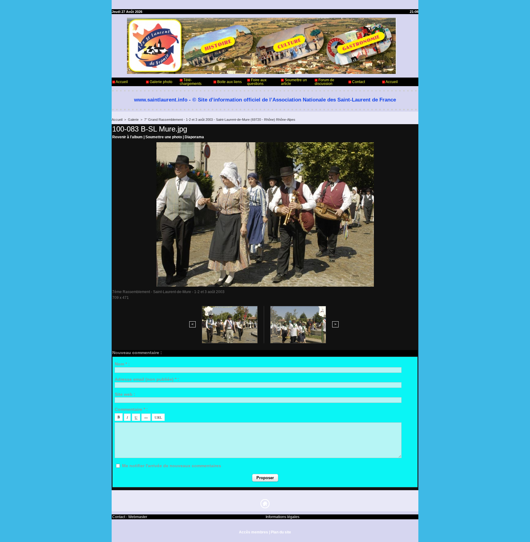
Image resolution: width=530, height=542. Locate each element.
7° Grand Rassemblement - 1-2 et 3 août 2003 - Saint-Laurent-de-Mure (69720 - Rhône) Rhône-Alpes (219, 119)
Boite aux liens (229, 82)
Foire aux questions (257, 82)
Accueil (121, 82)
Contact (358, 82)
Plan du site (281, 532)
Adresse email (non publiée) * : (147, 379)
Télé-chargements (191, 82)
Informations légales (282, 517)
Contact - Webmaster (129, 517)
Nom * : (122, 363)
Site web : (125, 394)
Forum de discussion (324, 82)
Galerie (133, 119)
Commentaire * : (131, 409)
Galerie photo (160, 82)
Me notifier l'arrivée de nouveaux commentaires (171, 465)
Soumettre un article (294, 82)
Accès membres (253, 532)
